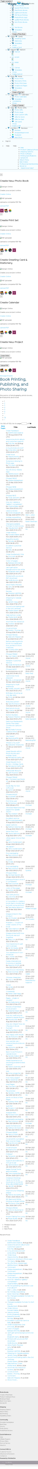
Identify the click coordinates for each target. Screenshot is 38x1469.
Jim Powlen (12, 918)
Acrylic (17, 57)
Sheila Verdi (12, 617)
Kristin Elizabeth (14, 513)
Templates (18, 30)
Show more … (12, 1380)
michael (29, 805)
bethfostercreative (15, 433)
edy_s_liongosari (14, 680)
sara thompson (14, 704)
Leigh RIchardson (15, 665)
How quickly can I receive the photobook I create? (15, 1043)
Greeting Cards (20, 38)
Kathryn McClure (14, 1128)
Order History (11, 532)
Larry (10, 587)
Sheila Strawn (13, 610)
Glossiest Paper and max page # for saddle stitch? (15, 810)
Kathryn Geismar (14, 827)
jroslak (10, 862)
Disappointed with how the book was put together (15, 935)
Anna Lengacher (14, 1073)
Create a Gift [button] (16, 126)
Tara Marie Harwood (15, 907)
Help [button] (8, 146)
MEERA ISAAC (13, 474)
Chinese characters (13, 977)
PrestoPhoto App (21, 17)
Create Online (5, 194)
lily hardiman (13, 1080)
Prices (14, 32)
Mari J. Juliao (30, 515)
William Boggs (31, 908)
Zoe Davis (12, 1086)
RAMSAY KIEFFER (14, 593)
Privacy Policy (4, 1441)
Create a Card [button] (17, 47)
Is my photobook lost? (15, 448)
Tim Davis (12, 465)
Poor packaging (12, 853)
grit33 (10, 790)
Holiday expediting (13, 517)
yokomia (11, 897)
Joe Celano (12, 656)
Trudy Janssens (14, 498)
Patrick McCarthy (14, 1195)
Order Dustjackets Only (15, 554)
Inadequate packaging (14, 1119)
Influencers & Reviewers (7, 1454)
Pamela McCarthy (15, 757)
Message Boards (6, 376)
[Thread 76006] (11, 635)
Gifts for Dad (19, 119)
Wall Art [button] (13, 50)
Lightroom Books (21, 13)
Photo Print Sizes (21, 83)
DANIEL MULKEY (14, 688)
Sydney (28, 870)
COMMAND (10, 991)
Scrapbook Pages (21, 86)
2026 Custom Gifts (21, 115)
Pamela (11, 541)
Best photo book (13, 708)
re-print (9, 860)
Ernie (10, 697)
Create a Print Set (18, 92)
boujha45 (12, 796)
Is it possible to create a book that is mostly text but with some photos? (15, 903)
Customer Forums (5, 1452)
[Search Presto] (5, 171)
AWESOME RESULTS (13, 771)
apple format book (13, 1126)
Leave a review (11, 511)
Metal (16, 62)
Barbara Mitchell (14, 563)
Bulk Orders (24, 162)
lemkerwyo (12, 803)
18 (5, 417)
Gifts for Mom (20, 117)
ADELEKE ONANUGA (16, 745)
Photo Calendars (21, 97)
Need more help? (27, 168)
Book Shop (3, 1424)
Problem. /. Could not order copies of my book (14, 925)
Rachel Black (13, 1030)
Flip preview (10, 1091)
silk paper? (10, 847)
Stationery (18, 41)
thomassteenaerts (15, 820)
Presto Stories (4, 1428)
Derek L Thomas (14, 630)
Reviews (18, 130)
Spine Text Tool (12, 831)
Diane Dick (12, 1150)
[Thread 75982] (11, 654)
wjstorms (11, 1047)
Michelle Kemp (14, 1002)
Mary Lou (11, 939)
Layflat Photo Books (22, 20)
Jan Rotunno (13, 1037)
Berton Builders (12, 715)
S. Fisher (11, 957)
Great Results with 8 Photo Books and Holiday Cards (13, 753)
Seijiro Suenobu (14, 1067)
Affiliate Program (5, 1439)
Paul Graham (13, 814)
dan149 (11, 1186)
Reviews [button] (24, 128)
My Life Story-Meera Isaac (17, 1263)
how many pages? (13, 1078)
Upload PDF (4, 206)
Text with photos (12, 895)
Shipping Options (26, 152)
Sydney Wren (13, 1101)
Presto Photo (18, 4)
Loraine (11, 710)
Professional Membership (29, 164)
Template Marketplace (7, 1422)
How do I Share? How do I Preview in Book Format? (15, 1026)
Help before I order (13, 615)
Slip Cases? (10, 736)
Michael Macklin (14, 875)
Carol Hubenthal (14, 1173)
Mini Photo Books (21, 22)
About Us (23, 166)
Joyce (28, 658)
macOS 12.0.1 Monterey (15, 970)
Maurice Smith (13, 965)
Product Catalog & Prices (29, 150)
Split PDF (9, 1106)
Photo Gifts (19, 110)
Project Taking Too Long (15, 1216)
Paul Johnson (13, 855)
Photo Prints (19, 78)
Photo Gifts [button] (22, 108)
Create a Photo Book (19, 34)
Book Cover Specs (5, 1401)
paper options (11, 825)
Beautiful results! (12, 539)
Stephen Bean (13, 1011)
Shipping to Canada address (18, 1353)
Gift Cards (18, 122)
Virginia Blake (13, 506)
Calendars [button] (14, 95)
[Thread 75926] (11, 777)
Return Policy (24, 160)
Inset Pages (10, 1084)
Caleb (28, 974)
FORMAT (9, 1154)
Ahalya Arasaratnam (15, 480)
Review (9, 591)
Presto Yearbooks (10, 1466)
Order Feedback (12, 431)
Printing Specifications (28, 156)
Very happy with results (15, 1035)
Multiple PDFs (11, 1113)
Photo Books (19, 5)
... (4, 415)
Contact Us (3, 1456)
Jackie (10, 890)
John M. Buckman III (15, 1210)
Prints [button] (12, 76)
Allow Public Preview (14, 585)
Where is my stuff (13, 743)
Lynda (10, 987)
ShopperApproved (22, 132)
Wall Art (17, 52)
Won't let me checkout (15, 622)
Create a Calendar (18, 105)
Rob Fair (11, 443)
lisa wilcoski (12, 1019)
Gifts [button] (12, 108)
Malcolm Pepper (14, 637)
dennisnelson (13, 1165)
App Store (18, 137)
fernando (12, 1156)
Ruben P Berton (14, 717)
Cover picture (11, 628)
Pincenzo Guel (14, 1203)
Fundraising (17, 101)
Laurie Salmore (14, 833)
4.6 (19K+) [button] (14, 128)
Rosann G (12, 1108)
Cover (8, 985)
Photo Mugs (19, 112)
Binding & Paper (5, 1399)
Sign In (8, 141)
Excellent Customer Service (18, 1320)
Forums (2, 1426)
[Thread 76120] (11, 478)
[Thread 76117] (11, 495)
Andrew (11, 624)
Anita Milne (12, 450)
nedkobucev (13, 580)
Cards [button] (12, 36)
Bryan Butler (13, 1218)
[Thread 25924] (11, 1132)
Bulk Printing (4, 1413)
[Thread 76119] (11, 487)
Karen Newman (31, 521)
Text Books (18, 27)
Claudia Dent (13, 528)
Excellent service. (13, 818)
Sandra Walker (13, 1056)
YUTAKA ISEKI (13, 649)
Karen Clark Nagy (14, 993)
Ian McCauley (13, 948)
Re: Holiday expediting (16, 1292)
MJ (27, 529)
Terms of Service (5, 1443)
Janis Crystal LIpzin (15, 842)
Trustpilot (18, 135)
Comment (11, 1267)
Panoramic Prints (20, 81)
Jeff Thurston (13, 773)
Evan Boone (13, 1143)
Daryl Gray (29, 673)
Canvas (17, 68)
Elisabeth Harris (14, 571)
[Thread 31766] (11, 873)
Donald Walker (13, 534)
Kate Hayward (31, 719)
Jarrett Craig (13, 602)
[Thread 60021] (11, 794)
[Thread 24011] (11, 669)
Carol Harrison (13, 929)
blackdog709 (13, 738)
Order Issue (10, 454)
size (7, 1071)
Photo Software (26, 154)
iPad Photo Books (21, 10)
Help (22, 147)
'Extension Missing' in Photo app (19, 1259)
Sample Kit (24, 158)
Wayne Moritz (13, 456)
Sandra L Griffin (14, 1093)
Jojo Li (10, 979)
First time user (11, 801)
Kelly (10, 550)
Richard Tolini (13, 1115)
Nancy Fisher (13, 1134)
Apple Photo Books (22, 8)
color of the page (13, 888)
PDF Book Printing (21, 15)
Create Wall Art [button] (17, 74)
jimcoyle (11, 556)
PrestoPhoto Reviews (6, 1430)
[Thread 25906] (11, 1208)
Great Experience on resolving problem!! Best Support (15, 1062)
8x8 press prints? (12, 702)
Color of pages (12, 561)
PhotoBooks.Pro (9, 1467)
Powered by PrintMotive (7, 1458)
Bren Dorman (13, 883)
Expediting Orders (5, 1415)
